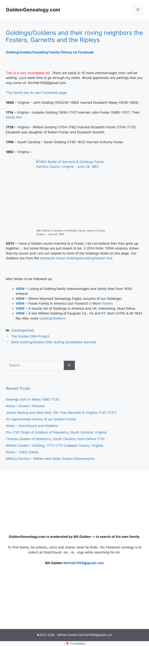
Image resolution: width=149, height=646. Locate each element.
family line (14, 117)
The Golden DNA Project (30, 336)
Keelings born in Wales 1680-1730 (32, 399)
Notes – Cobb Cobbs (22, 452)
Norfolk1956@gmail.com (83, 563)
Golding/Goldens (52, 318)
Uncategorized (22, 330)
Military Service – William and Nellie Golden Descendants (50, 459)
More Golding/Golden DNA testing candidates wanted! (53, 342)
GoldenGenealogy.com (33, 10)
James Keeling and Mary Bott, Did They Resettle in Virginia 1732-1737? (61, 413)
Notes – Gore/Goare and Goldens (32, 426)
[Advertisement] (35, 501)
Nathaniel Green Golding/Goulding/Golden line (76, 258)
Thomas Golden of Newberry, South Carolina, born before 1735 (55, 439)
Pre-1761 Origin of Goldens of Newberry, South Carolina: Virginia (56, 432)
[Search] (69, 365)
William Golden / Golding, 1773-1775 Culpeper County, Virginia (54, 445)
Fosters (107, 303)
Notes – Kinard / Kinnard (25, 406)
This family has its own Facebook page (36, 93)
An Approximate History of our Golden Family (41, 419)
